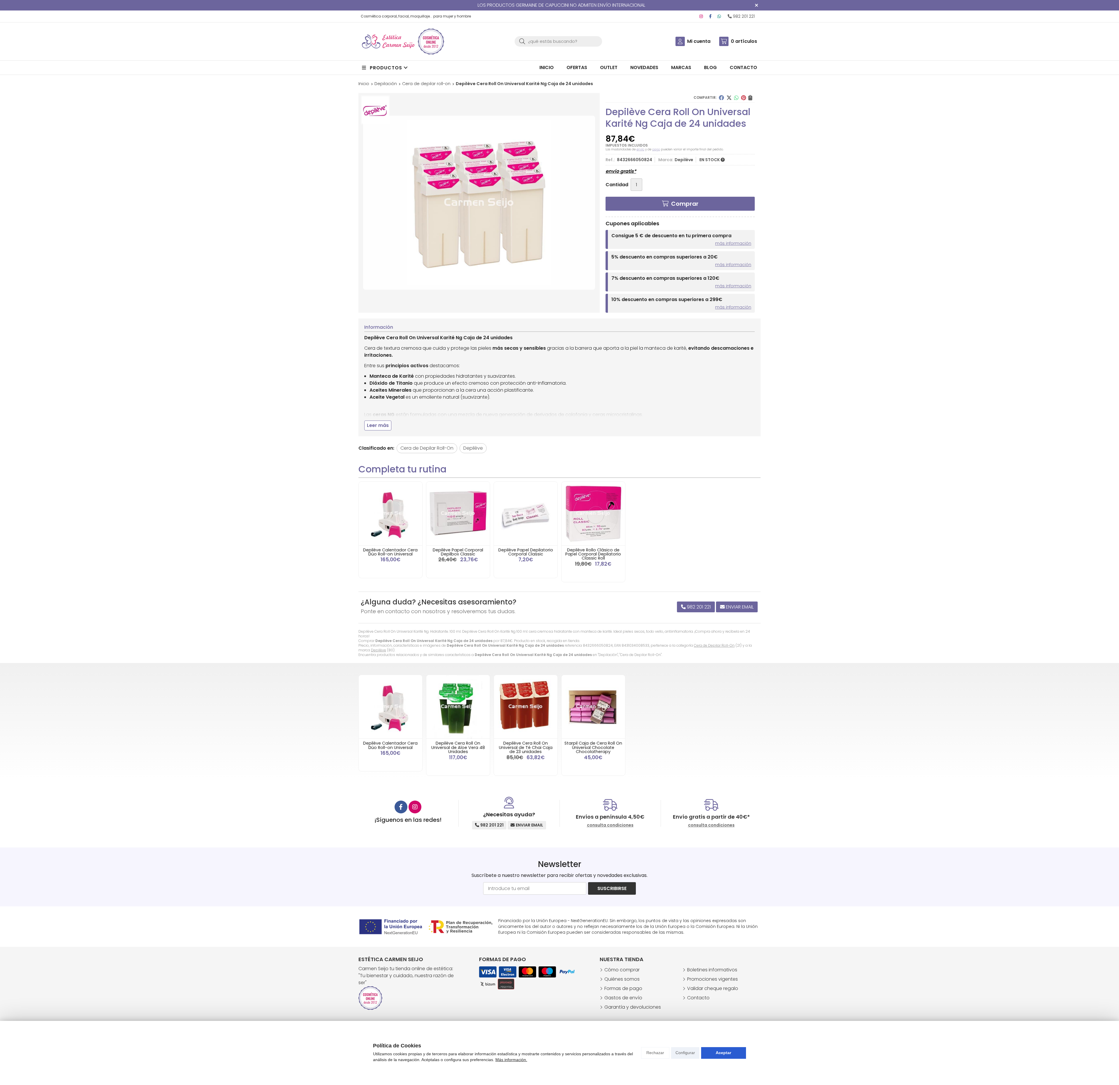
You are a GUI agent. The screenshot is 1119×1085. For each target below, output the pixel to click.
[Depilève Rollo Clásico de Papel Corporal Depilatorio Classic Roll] (593, 513)
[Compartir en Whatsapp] (736, 98)
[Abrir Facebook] (710, 16)
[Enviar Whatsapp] (719, 16)
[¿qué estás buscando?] (558, 41)
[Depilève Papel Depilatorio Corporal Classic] (525, 513)
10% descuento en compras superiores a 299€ (666, 299)
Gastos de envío (623, 997)
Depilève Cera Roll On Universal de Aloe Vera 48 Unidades (458, 747)
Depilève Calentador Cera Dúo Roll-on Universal (390, 552)
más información (733, 243)
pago (656, 149)
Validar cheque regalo (712, 988)
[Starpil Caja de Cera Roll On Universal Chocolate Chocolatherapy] (593, 706)
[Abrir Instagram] (701, 16)
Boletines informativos (712, 969)
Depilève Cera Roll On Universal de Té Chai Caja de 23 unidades (526, 747)
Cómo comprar (622, 969)
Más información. (511, 1059)
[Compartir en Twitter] (729, 98)
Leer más (378, 425)
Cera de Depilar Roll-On (714, 645)
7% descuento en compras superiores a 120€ (665, 278)
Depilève (378, 650)
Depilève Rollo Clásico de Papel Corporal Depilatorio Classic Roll (593, 554)
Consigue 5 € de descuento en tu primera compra (671, 235)
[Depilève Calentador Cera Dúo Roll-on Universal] (390, 513)
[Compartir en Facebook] (721, 98)
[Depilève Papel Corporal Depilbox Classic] (458, 513)
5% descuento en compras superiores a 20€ (664, 257)
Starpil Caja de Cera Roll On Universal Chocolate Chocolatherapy (593, 747)
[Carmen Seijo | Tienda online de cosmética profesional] (388, 41)
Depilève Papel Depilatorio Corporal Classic (525, 552)
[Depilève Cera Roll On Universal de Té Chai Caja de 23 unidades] (525, 706)
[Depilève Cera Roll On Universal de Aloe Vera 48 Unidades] (458, 706)
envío (640, 149)
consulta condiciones (610, 825)
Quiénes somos (622, 979)
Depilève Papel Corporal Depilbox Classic (458, 552)
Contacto (698, 997)
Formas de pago (623, 988)
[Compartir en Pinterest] (743, 98)
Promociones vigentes (712, 979)
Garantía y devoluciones (632, 1007)
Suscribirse (612, 888)
